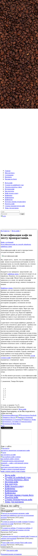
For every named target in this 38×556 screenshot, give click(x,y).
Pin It (2, 426)
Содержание (9, 175)
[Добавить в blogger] (8, 417)
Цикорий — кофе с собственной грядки (14, 463)
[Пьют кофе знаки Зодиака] (10, 542)
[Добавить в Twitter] (29, 419)
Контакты (8, 177)
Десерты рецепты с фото (13, 187)
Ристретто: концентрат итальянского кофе (15, 450)
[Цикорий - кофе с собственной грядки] (12, 461)
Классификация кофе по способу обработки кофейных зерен (16, 245)
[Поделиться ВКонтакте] (10, 415)
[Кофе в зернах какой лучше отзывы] (13, 469)
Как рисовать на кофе (8, 454)
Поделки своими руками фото (15, 201)
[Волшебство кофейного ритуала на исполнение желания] (15, 513)
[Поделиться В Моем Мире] (11, 424)
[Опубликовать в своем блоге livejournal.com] (11, 419)
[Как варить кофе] (3, 216)
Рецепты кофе (9, 204)
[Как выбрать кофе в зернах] (11, 457)
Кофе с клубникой (7, 242)
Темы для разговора (12, 208)
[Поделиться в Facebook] (27, 415)
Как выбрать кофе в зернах (10, 459)
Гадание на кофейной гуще (14, 185)
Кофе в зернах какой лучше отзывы (13, 471)
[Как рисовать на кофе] (3, 452)
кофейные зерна (13, 274)
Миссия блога (9, 173)
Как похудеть (9, 191)
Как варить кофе (15, 219)
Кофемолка (9, 199)
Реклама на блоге (11, 179)
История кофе (9, 189)
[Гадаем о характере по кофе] (14, 521)
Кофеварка (8, 195)
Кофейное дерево (7, 288)
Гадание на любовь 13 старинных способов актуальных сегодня (16, 529)
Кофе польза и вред (11, 193)
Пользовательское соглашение (11, 554)
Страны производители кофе (15, 206)
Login (22, 214)
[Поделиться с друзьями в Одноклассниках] (16, 421)
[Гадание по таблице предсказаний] (15, 536)
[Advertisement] (19, 84)
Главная (7, 171)
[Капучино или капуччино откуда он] (5, 465)
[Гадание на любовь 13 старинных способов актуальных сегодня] (9, 528)
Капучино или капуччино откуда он (13, 467)
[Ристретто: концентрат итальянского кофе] (5, 448)
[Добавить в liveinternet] (24, 417)
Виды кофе (8, 183)
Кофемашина (9, 197)
